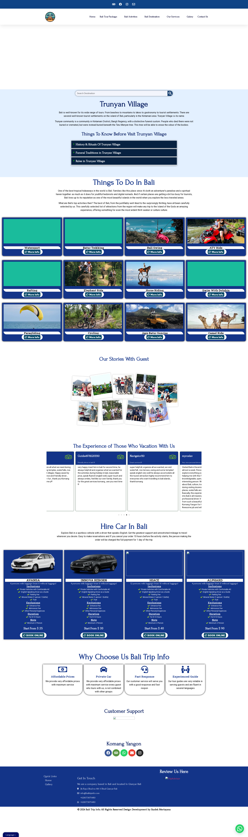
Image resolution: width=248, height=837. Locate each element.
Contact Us (202, 16)
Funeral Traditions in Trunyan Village (98, 152)
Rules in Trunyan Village (90, 161)
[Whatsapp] (124, 752)
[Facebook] (108, 752)
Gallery (49, 784)
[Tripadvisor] (116, 752)
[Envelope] (131, 752)
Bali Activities (130, 16)
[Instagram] (139, 752)
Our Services (173, 16)
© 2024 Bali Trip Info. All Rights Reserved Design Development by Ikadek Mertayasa (124, 809)
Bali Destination (152, 16)
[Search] (170, 93)
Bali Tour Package (108, 16)
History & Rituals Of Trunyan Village (98, 144)
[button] (124, 145)
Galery (190, 16)
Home (92, 16)
